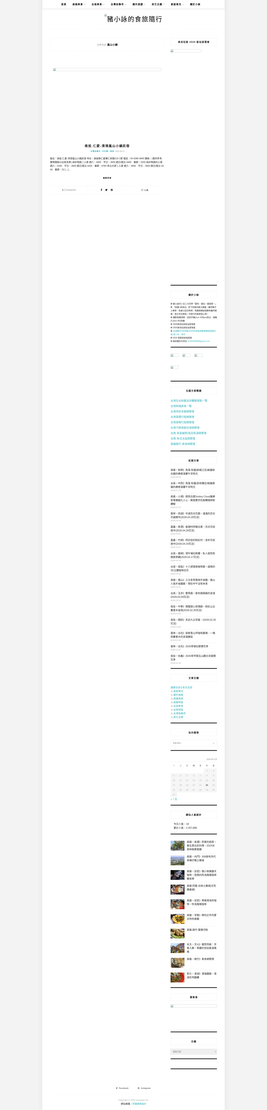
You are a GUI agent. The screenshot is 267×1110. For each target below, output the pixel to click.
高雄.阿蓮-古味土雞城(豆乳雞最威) (201, 887)
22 (207, 785)
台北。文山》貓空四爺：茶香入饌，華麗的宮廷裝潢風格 (201, 948)
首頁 (63, 4)
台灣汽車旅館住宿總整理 (185, 427)
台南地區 (178, 709)
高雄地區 (178, 702)
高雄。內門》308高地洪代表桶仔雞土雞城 (201, 858)
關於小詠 (195, 4)
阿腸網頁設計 (139, 1103)
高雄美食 (77, 4)
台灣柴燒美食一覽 (181, 406)
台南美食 (97, 4)
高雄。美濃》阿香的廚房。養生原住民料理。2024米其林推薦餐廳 (201, 846)
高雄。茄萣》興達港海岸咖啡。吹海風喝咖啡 (201, 902)
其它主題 (157, 4)
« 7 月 (174, 799)
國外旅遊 (138, 4)
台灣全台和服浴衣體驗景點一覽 (189, 400)
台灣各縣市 (117, 4)
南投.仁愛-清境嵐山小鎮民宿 (107, 146)
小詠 (146, 190)
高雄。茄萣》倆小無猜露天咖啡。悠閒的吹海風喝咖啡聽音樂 (201, 875)
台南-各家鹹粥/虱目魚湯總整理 (188, 433)
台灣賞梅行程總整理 (182, 422)
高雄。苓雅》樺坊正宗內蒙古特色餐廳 (201, 917)
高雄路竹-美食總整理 (183, 444)
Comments (69, 190)
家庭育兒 (176, 4)
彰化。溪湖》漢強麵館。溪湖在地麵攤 (201, 975)
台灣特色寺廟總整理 (182, 411)
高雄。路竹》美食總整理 (200, 959)
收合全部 (187, 687)
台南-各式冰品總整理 (183, 438)
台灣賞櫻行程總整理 (182, 417)
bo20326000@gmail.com (199, 341)
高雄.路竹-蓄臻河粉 (197, 930)
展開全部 (175, 687)
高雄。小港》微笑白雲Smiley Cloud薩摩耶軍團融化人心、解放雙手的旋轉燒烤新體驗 (193, 500)
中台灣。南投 (108, 151)
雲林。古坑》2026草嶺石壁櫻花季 (189, 646)
